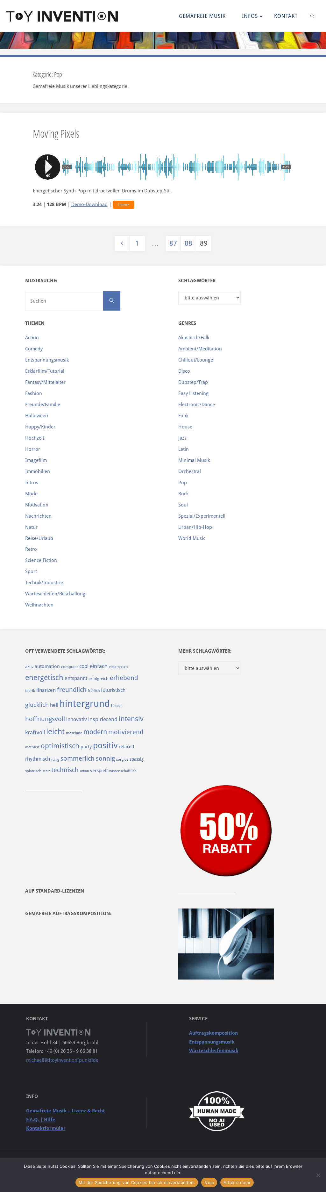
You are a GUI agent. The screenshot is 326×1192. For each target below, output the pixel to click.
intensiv (131, 718)
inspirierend (102, 719)
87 (173, 243)
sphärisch (33, 771)
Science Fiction (41, 560)
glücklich (37, 704)
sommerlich (77, 758)
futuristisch (113, 690)
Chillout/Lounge (195, 360)
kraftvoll (35, 732)
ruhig (55, 760)
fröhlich (94, 691)
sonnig (105, 758)
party (86, 747)
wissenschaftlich (123, 771)
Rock (183, 494)
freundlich (72, 689)
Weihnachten (39, 605)
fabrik (30, 690)
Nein (209, 1182)
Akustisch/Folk (193, 338)
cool (84, 666)
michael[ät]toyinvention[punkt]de (62, 1060)
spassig (137, 759)
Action (32, 338)
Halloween (36, 416)
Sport (31, 571)
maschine (74, 733)
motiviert (32, 747)
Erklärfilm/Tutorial (44, 371)
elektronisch (118, 667)
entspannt (76, 678)
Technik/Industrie (44, 582)
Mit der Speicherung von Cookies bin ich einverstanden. (137, 1182)
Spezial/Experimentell (201, 516)
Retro (31, 549)
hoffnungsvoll (45, 719)
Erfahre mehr (237, 1182)
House (185, 427)
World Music (191, 538)
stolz (46, 771)
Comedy (34, 349)
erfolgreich (99, 678)
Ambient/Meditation (200, 349)
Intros (31, 482)
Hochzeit (34, 438)
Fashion (33, 393)
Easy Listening (193, 393)
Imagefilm (36, 460)
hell (54, 705)
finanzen (46, 690)
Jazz (182, 438)
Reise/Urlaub (39, 538)
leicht (55, 731)
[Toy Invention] (62, 16)
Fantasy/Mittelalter (45, 382)
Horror (32, 449)
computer (69, 666)
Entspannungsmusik (47, 360)
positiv (105, 745)
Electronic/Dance (196, 404)
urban (84, 771)
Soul (183, 505)
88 (188, 243)
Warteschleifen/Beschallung (55, 594)
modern (95, 732)
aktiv (29, 666)
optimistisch (60, 746)
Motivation (36, 505)
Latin (183, 449)
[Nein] (318, 1175)
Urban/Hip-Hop (195, 527)
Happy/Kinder (40, 427)
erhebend (124, 678)
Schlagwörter (197, 281)
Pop (182, 482)
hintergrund (85, 703)
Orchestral (189, 471)
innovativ (76, 719)
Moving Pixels (56, 133)
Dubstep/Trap (193, 382)
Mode (31, 494)
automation (47, 666)
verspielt (99, 770)
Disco (184, 371)
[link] (313, 16)
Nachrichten (38, 516)
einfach (99, 666)
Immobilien (37, 471)
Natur (31, 527)
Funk (183, 416)
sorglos (122, 759)
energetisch (44, 677)
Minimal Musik (194, 460)
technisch (65, 770)
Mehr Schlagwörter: (204, 651)
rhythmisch (37, 759)
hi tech (117, 705)
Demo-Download (89, 204)
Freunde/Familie (42, 404)
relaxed (126, 746)
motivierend (126, 732)
